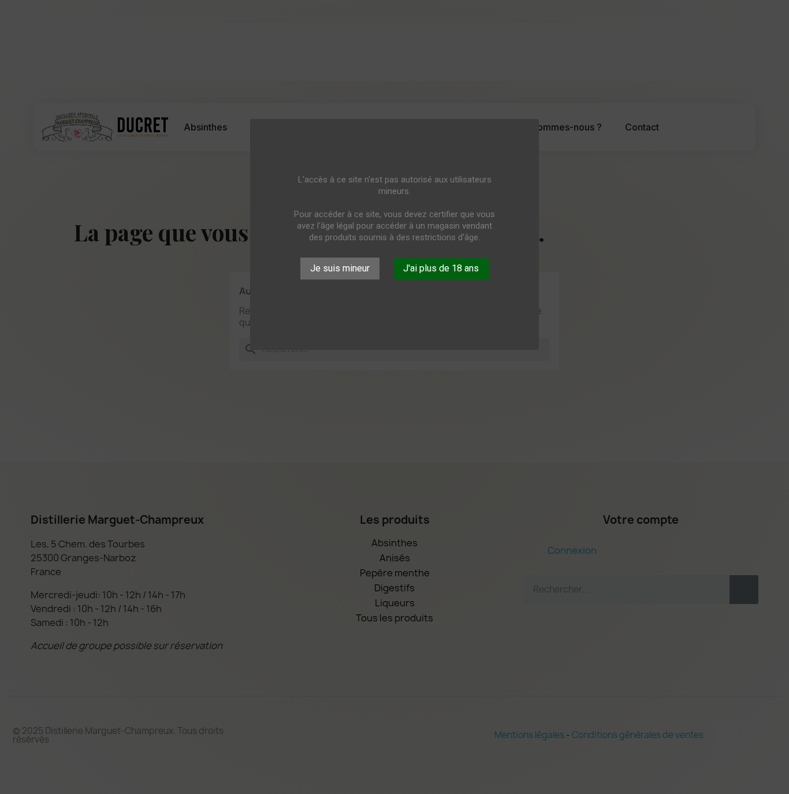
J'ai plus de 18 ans (441, 268)
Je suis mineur (340, 268)
